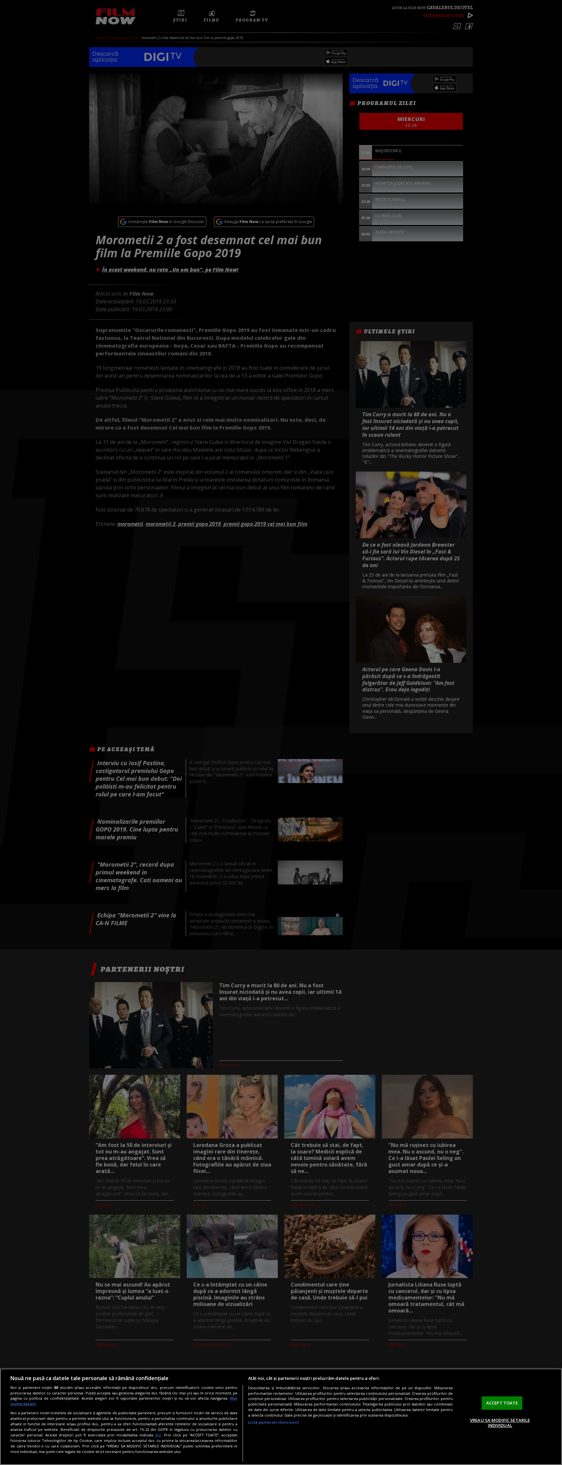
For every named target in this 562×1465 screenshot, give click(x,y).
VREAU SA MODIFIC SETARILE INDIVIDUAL (500, 1422)
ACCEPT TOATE (502, 1403)
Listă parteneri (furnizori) (273, 1422)
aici (158, 1435)
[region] (281, 1416)
